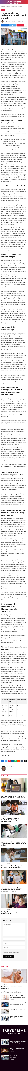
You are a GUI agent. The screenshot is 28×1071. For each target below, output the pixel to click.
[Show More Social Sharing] (25, 25)
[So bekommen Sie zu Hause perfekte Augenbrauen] (14, 976)
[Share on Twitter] (12, 25)
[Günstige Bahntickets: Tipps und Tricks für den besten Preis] (14, 901)
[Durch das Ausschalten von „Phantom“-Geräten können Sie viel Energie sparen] (14, 785)
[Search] (26, 2)
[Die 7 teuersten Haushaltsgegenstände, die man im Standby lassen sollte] (14, 855)
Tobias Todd (7, 21)
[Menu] (2, 2)
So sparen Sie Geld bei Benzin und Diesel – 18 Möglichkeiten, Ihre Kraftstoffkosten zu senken (13, 844)
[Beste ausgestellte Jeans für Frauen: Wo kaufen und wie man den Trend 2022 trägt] (5, 1018)
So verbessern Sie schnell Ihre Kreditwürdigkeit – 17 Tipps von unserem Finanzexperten (13, 820)
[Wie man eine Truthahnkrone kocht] (5, 1050)
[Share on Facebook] (5, 25)
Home (2, 6)
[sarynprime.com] (14, 2)
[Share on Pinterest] (20, 25)
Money (3, 9)
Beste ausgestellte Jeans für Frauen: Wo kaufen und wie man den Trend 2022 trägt (18, 1018)
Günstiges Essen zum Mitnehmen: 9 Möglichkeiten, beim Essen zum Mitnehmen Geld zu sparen (11, 890)
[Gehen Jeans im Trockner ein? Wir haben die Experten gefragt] (5, 1004)
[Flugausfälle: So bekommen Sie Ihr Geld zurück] (14, 36)
